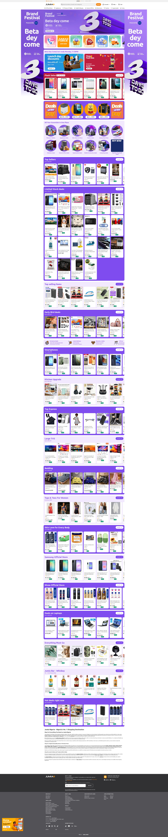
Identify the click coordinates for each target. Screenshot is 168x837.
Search (98, 4)
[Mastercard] (69, 826)
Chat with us (48, 795)
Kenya (105, 799)
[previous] (43, 8)
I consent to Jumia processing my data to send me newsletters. (78, 782)
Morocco (111, 795)
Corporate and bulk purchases (51, 806)
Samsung (66, 829)
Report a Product (49, 807)
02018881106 (54, 820)
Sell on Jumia (49, 1)
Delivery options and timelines (51, 804)
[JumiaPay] (83, 1)
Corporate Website (68, 798)
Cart (121, 4)
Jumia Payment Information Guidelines (72, 800)
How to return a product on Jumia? (52, 805)
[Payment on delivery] (66, 826)
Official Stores (67, 801)
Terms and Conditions (69, 799)
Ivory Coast (106, 798)
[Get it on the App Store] (106, 780)
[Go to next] (124, 297)
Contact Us (48, 798)
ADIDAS (47, 829)
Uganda (111, 798)
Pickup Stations (48, 812)
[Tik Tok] (57, 826)
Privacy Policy (94, 779)
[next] (125, 8)
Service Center (48, 802)
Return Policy (48, 811)
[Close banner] (21, 819)
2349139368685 (53, 821)
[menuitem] (48, 8)
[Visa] (72, 826)
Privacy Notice (67, 807)
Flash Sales (67, 802)
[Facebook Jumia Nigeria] (46, 826)
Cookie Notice (69, 780)
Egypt (105, 795)
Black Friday (67, 803)
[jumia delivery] (88, 1)
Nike (56, 829)
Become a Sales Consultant (89, 798)
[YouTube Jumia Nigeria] (49, 826)
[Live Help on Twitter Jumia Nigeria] (54, 826)
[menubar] (84, 8)
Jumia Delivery (48, 813)
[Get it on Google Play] (112, 780)
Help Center (48, 797)
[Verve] (76, 826)
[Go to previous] (43, 297)
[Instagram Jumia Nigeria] (52, 826)
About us (66, 795)
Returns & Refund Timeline (51, 810)
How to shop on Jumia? (50, 803)
